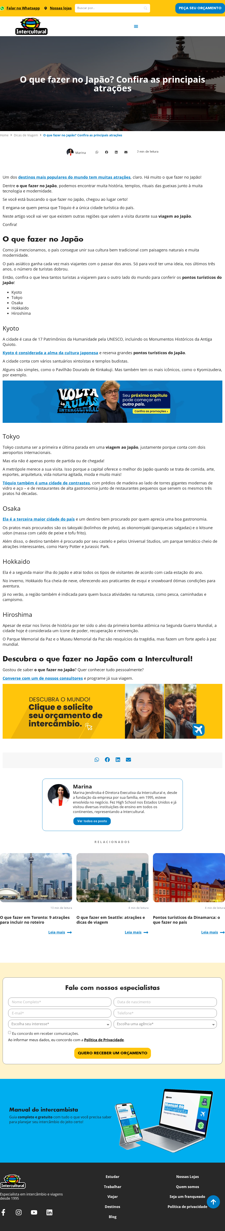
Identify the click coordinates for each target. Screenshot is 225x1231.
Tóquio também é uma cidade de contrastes (46, 483)
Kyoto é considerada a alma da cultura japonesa (50, 352)
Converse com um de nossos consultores (43, 678)
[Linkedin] (49, 1212)
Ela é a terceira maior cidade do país (39, 519)
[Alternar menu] (136, 26)
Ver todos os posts (92, 821)
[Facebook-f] (3, 1212)
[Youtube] (34, 1212)
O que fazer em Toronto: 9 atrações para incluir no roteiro (35, 920)
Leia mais (56, 932)
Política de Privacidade (104, 1039)
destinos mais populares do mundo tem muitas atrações (74, 177)
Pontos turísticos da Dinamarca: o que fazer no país (186, 920)
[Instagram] (18, 1212)
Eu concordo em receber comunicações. (45, 1033)
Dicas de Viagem (26, 135)
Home (4, 135)
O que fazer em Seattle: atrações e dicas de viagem (110, 920)
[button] (97, 152)
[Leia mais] (69, 932)
